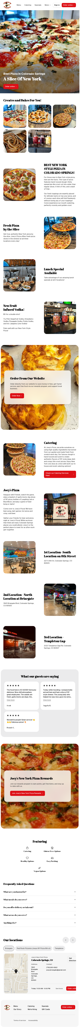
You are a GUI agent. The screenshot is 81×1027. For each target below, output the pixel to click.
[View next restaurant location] (73, 940)
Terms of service (20, 1020)
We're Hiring (32, 1009)
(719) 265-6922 (51, 967)
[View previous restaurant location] (66, 940)
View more (11, 700)
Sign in (57, 5)
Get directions (73, 959)
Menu (19, 5)
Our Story (17, 1009)
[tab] (8, 948)
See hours (59, 988)
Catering (27, 5)
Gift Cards (46, 1009)
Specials (38, 5)
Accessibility (33, 1020)
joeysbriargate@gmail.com (56, 970)
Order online (72, 988)
